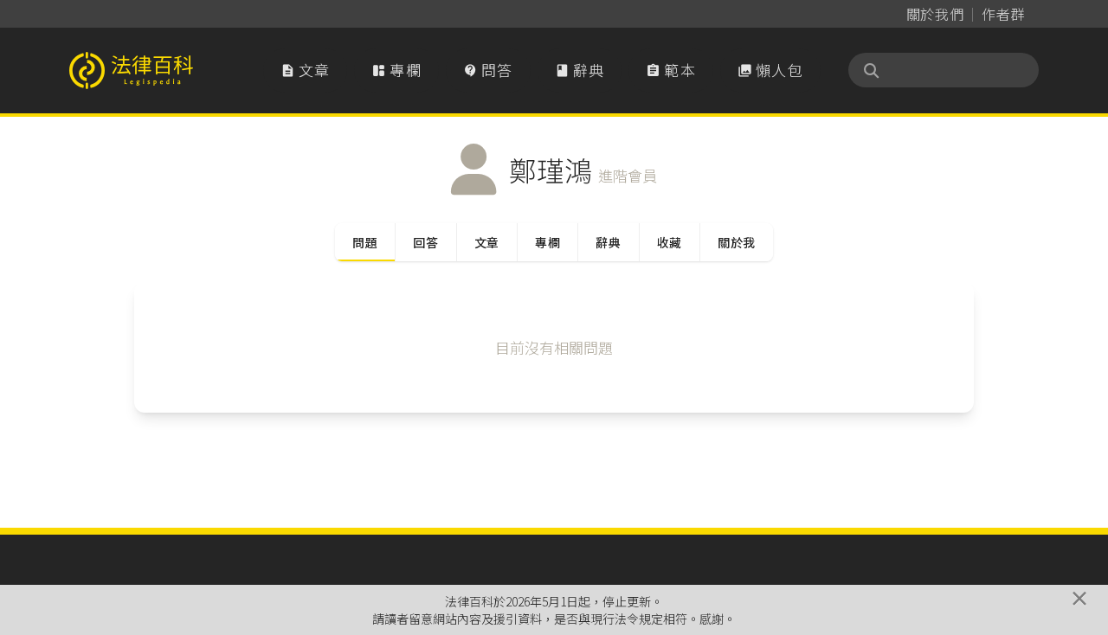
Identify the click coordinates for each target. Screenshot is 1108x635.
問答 (488, 69)
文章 (305, 69)
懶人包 (770, 69)
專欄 (396, 69)
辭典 (580, 69)
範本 (671, 69)
